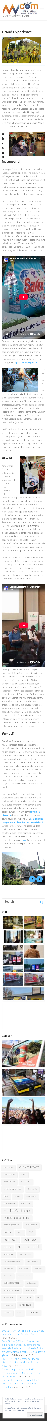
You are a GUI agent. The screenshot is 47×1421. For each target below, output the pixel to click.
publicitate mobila (12, 1282)
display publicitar (31, 1196)
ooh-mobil (10, 1239)
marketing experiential (17, 1217)
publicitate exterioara (24, 1276)
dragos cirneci (9, 1203)
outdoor (7, 1247)
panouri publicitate (32, 1261)
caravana (23, 1174)
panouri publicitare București (12, 1261)
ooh (31, 1232)
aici (24, 840)
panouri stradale (23, 1268)
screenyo (25, 1304)
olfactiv (20, 1232)
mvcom (7, 1231)
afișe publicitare (8, 1167)
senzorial (7, 1313)
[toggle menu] (41, 9)
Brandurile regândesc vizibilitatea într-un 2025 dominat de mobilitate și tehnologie (22, 1383)
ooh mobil (30, 1239)
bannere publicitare (9, 1174)
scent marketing (8, 1305)
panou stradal (38, 1268)
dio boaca (17, 1196)
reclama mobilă (29, 1290)
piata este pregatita (26, 362)
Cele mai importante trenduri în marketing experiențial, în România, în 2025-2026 (21, 1373)
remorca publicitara (25, 1297)
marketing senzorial (11, 1225)
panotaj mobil (28, 1246)
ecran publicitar (25, 1203)
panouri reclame (8, 1268)
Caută (41, 901)
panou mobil (8, 1254)
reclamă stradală (8, 1297)
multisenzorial (31, 1225)
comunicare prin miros (12, 1189)
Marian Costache (17, 1210)
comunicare (25, 1181)
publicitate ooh (31, 1283)
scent (38, 1297)
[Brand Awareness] (23, 1053)
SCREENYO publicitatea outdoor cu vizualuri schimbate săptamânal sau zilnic (21, 1362)
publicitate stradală (11, 1290)
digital (6, 1196)
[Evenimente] (23, 1110)
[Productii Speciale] (23, 1082)
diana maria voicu (32, 1189)
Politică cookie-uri (21, 1410)
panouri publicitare (25, 1254)
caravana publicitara (9, 1181)
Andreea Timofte (29, 1166)
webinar (19, 1313)
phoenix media (8, 1276)
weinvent (33, 1312)
